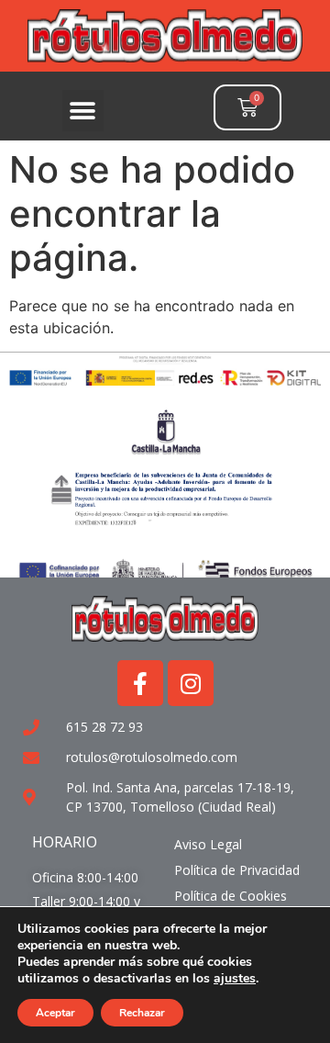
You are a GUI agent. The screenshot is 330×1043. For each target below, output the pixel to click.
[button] (83, 110)
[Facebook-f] (140, 683)
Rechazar (142, 1012)
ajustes (235, 978)
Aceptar (55, 1012)
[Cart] (247, 107)
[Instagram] (191, 683)
